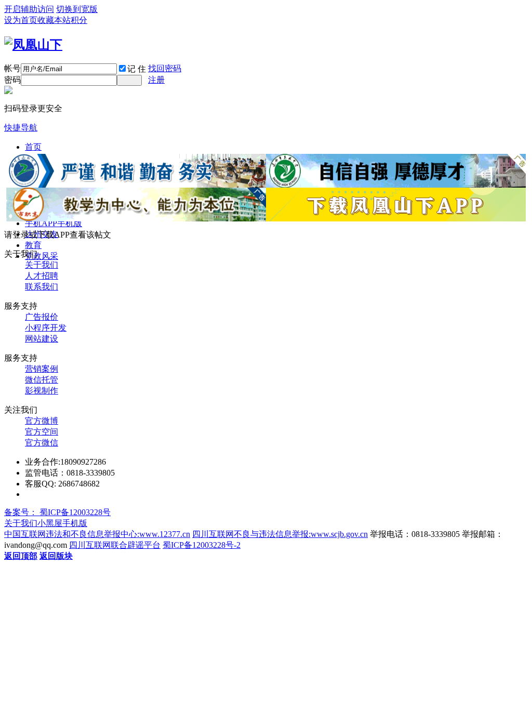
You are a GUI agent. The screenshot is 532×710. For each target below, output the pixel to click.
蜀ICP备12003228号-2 (202, 545)
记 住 (136, 68)
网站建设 (41, 338)
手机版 (74, 523)
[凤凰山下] (33, 44)
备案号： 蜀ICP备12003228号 (57, 512)
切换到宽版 (77, 9)
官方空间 (41, 431)
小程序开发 (45, 327)
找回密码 (164, 68)
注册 (156, 79)
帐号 (12, 68)
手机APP (53, 223)
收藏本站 (54, 20)
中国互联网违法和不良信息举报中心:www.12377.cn (97, 534)
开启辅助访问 (29, 9)
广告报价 (41, 316)
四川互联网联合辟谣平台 (115, 545)
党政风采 (41, 256)
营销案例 (41, 368)
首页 (33, 146)
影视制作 (41, 390)
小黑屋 (49, 523)
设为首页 (20, 20)
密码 (12, 79)
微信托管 (41, 379)
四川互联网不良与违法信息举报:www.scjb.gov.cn (280, 534)
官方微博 (41, 420)
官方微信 (41, 442)
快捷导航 (20, 127)
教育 (33, 245)
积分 (79, 20)
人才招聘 (41, 275)
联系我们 (41, 286)
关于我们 (41, 264)
